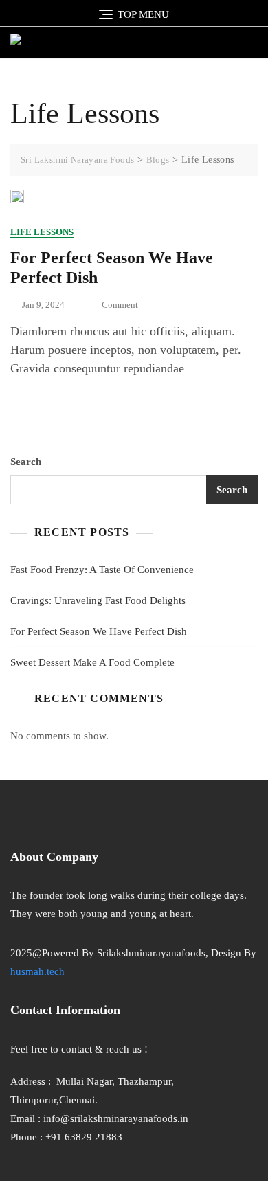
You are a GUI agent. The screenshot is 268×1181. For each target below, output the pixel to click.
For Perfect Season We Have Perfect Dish (98, 631)
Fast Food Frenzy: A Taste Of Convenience (102, 569)
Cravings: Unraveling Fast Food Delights (98, 600)
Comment (120, 306)
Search (25, 461)
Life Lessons (42, 232)
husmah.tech (37, 971)
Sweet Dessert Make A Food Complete (92, 662)
